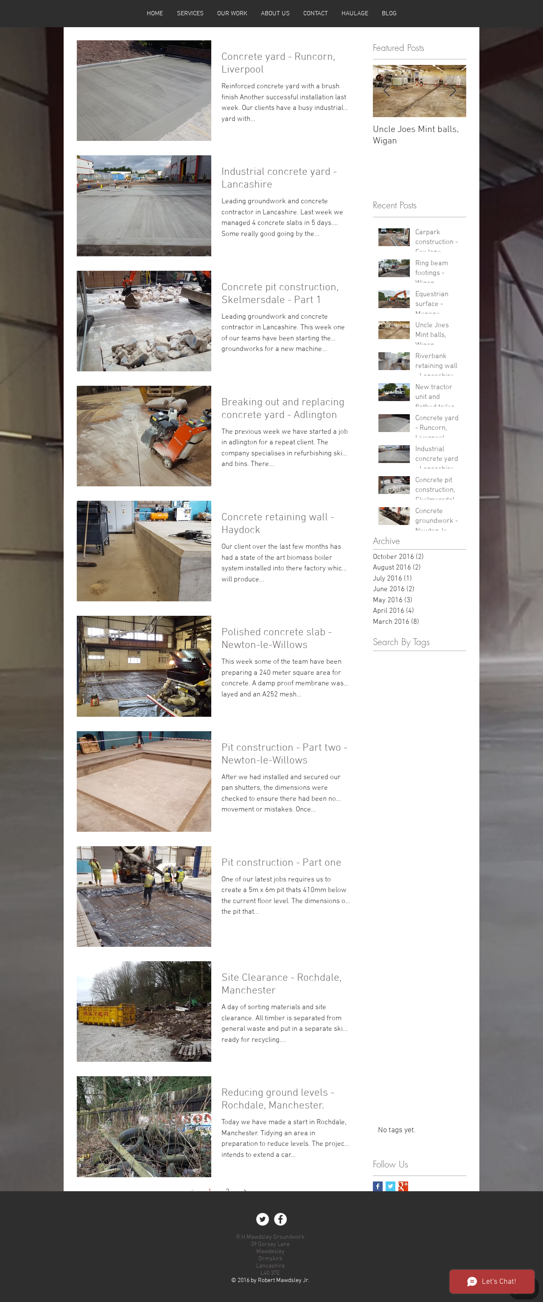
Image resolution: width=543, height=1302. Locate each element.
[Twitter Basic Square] (390, 1186)
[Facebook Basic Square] (378, 1186)
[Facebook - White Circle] (280, 1219)
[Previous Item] (386, 91)
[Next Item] (452, 91)
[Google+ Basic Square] (403, 1186)
